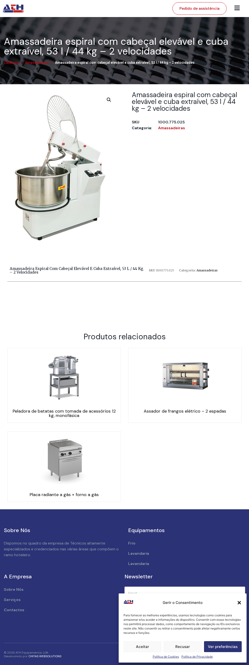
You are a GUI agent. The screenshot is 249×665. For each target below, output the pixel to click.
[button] (239, 602)
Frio (131, 543)
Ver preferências (223, 646)
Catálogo (11, 63)
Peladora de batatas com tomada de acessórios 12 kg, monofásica (64, 413)
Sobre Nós (14, 589)
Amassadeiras (37, 63)
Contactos (14, 609)
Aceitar (142, 646)
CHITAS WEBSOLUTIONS (44, 656)
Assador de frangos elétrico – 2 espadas (185, 411)
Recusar (182, 646)
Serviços (12, 599)
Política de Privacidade (197, 656)
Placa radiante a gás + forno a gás (64, 495)
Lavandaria (138, 553)
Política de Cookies (166, 656)
